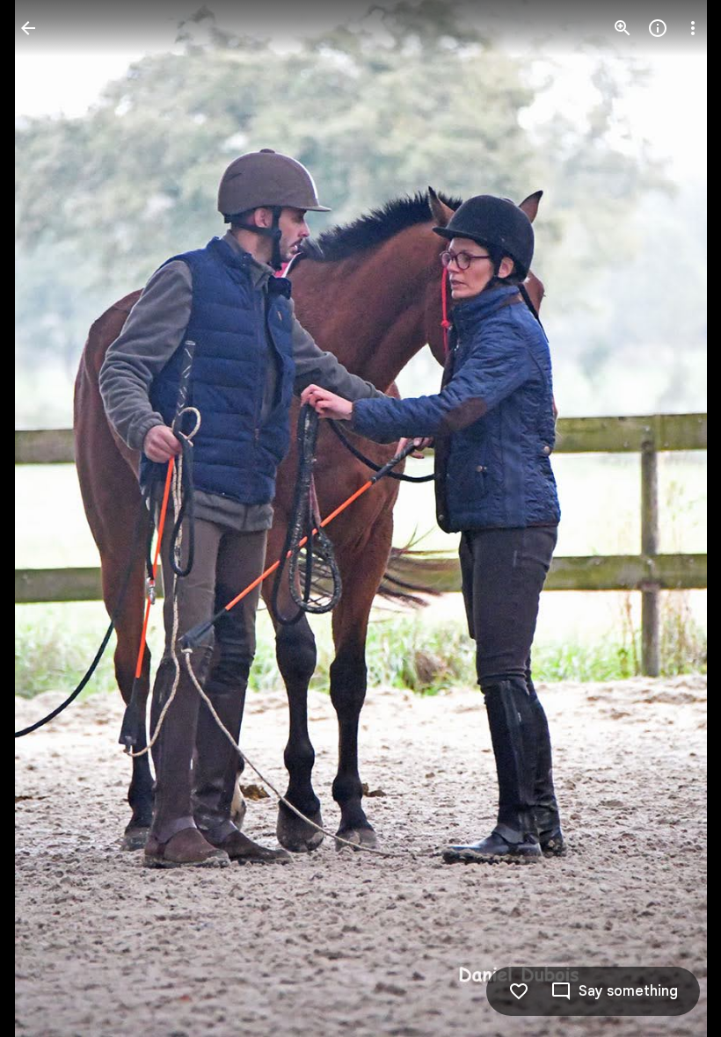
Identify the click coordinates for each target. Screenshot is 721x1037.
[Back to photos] (28, 28)
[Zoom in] (622, 28)
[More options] (692, 28)
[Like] (518, 991)
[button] (49, 518)
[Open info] (657, 28)
